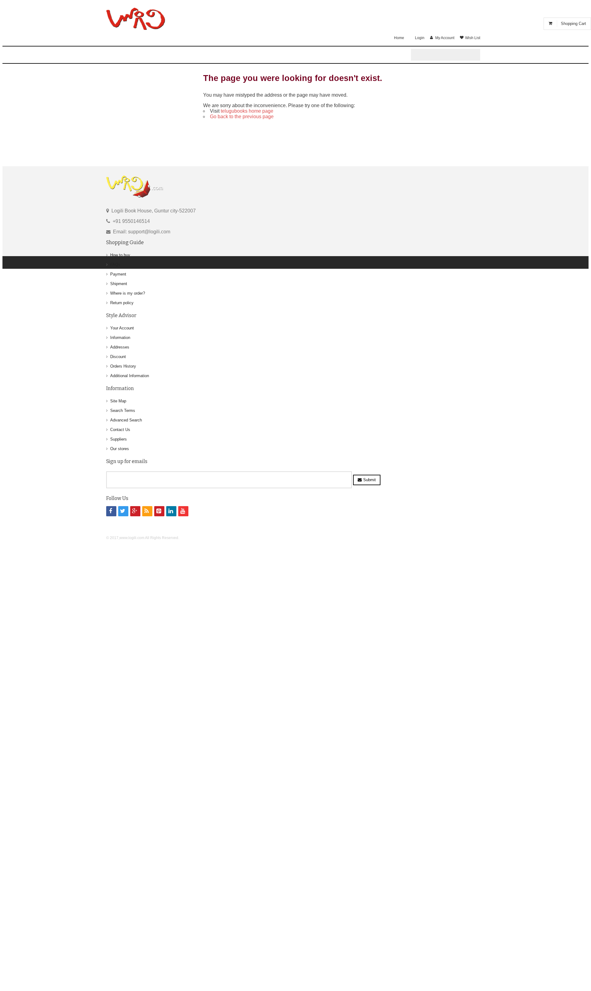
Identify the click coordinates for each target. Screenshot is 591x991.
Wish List (472, 38)
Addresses (119, 347)
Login (419, 38)
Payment (118, 274)
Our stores (119, 448)
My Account (444, 38)
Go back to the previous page (242, 116)
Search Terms (122, 410)
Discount (118, 356)
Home (399, 38)
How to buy (120, 255)
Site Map (118, 401)
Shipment (118, 283)
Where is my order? (127, 293)
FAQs (115, 264)
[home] (136, 19)
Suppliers (118, 439)
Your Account (122, 328)
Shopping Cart (573, 23)
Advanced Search (126, 420)
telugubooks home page (247, 111)
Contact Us (120, 429)
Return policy (122, 302)
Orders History (123, 366)
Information (120, 337)
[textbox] (447, 56)
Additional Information (129, 375)
